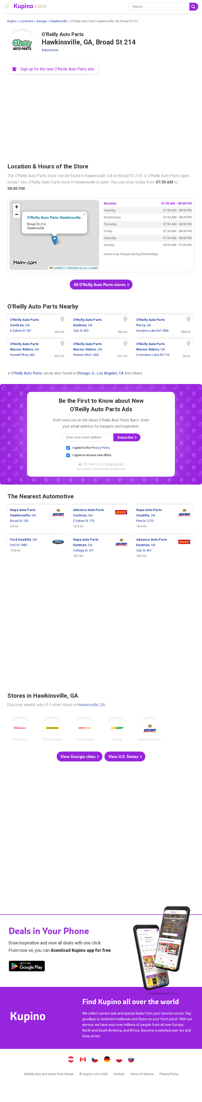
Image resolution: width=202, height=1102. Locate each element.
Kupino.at (71, 1060)
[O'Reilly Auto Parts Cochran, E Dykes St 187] (37, 325)
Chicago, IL (86, 373)
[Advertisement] (101, 117)
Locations (26, 21)
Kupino (12, 21)
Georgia (41, 21)
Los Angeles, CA (110, 373)
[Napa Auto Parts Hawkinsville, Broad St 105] (37, 518)
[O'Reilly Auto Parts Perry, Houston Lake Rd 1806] (163, 325)
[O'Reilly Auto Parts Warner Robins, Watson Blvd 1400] (100, 349)
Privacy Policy (100, 447)
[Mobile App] (27, 967)
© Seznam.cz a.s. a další (81, 267)
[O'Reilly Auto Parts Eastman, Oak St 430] (100, 325)
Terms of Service (142, 1074)
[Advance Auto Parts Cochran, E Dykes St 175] (100, 518)
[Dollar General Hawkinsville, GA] (52, 729)
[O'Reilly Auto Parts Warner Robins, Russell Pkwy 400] (37, 349)
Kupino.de (107, 1060)
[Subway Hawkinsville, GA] (117, 729)
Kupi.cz (95, 1060)
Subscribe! (126, 437)
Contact (118, 1074)
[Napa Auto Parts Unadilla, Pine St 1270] (163, 518)
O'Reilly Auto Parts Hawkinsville (54, 217)
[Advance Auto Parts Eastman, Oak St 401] (163, 547)
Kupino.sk (131, 1060)
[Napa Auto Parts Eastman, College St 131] (100, 547)
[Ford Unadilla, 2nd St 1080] (37, 547)
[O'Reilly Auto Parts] (22, 45)
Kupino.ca (83, 1060)
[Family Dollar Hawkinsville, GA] (84, 729)
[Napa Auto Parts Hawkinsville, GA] (149, 729)
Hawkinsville (58, 21)
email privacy (115, 464)
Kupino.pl (119, 1060)
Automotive (50, 50)
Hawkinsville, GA (91, 704)
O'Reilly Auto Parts (26, 373)
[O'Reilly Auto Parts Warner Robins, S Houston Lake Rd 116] (163, 349)
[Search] (193, 7)
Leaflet (58, 267)
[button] (53, 69)
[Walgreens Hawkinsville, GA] (19, 729)
